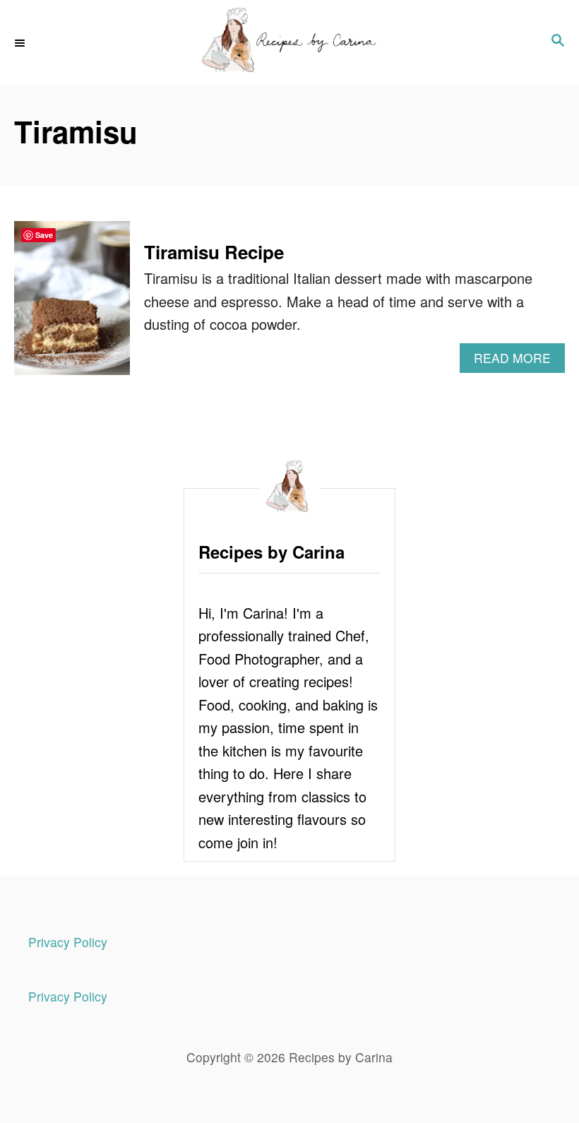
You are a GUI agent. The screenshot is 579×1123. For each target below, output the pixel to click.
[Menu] (21, 42)
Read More (519, 360)
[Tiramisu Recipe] (72, 305)
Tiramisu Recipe (214, 252)
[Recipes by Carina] (289, 42)
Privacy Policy (67, 942)
